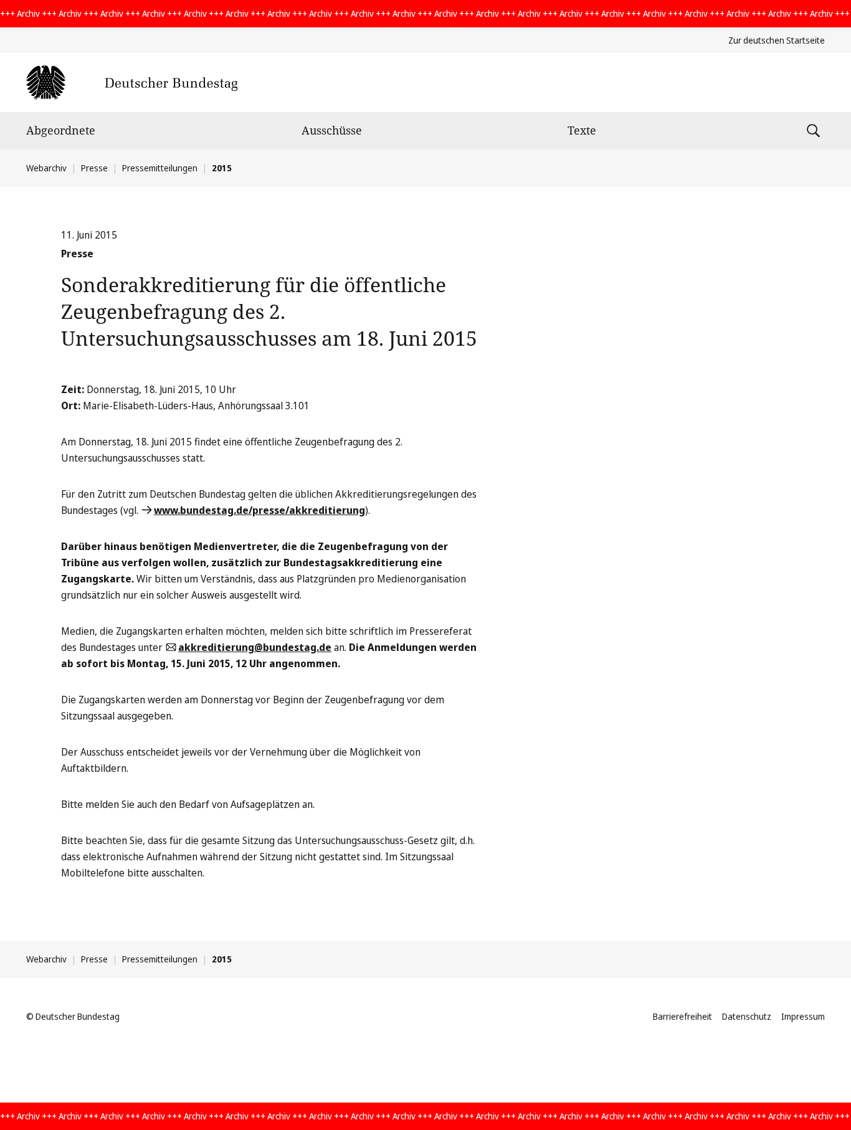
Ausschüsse (332, 130)
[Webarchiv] (131, 82)
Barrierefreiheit (682, 1016)
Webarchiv (46, 168)
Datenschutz (746, 1016)
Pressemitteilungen (159, 168)
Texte (582, 130)
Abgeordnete (60, 130)
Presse (94, 168)
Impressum (803, 1016)
